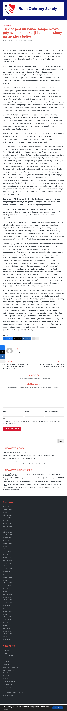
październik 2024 (8, 566)
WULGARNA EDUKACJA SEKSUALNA (14, 692)
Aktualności (7, 25)
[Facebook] (2, 347)
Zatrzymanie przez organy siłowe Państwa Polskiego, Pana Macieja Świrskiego (27, 464)
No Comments (28, 40)
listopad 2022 (7, 631)
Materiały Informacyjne (10, 673)
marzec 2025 (7, 552)
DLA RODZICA (7, 659)
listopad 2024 (7, 563)
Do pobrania (6, 661)
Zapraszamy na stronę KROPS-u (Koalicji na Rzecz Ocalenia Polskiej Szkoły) (32, 484)
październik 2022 (8, 634)
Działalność (6, 664)
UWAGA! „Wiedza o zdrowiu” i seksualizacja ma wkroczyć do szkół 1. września (37, 482)
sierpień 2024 (7, 571)
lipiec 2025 (6, 540)
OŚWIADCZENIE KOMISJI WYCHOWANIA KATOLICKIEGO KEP (21, 461)
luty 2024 (5, 588)
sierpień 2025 (7, 538)
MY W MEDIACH (7, 678)
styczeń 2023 (7, 625)
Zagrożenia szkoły (8, 695)
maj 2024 (5, 580)
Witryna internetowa (51, 411)
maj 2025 (5, 546)
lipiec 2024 (6, 574)
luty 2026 (5, 521)
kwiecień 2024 (7, 583)
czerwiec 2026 (7, 509)
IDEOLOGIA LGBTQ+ (9, 670)
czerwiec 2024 (7, 577)
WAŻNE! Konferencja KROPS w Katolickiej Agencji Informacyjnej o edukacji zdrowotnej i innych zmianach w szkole (32, 475)
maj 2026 (5, 512)
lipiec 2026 (6, 506)
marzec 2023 (7, 620)
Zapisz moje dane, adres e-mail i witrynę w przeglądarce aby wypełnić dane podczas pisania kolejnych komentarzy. (31, 422)
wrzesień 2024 (7, 569)
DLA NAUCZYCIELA (9, 656)
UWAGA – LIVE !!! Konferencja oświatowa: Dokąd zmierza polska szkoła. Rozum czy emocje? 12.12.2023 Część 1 (31, 488)
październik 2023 (8, 600)
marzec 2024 (7, 586)
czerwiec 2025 (7, 543)
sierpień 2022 (7, 639)
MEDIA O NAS (7, 676)
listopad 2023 (7, 597)
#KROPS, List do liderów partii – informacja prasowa (19, 458)
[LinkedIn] (2, 356)
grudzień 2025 (7, 526)
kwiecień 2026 (7, 515)
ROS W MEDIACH (8, 684)
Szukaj (5, 438)
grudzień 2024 (7, 560)
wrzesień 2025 (7, 535)
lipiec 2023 (6, 608)
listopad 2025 (7, 529)
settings (5, 709)
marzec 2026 (7, 518)
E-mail (27, 411)
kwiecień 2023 (7, 617)
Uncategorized (7, 687)
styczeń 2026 (7, 523)
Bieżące (5, 653)
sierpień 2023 (7, 605)
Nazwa (5, 411)
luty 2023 (5, 622)
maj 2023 (5, 614)
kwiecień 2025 (7, 549)
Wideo (5, 690)
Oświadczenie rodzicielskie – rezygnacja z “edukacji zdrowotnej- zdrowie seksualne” (29, 455)
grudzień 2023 (7, 594)
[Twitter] (2, 352)
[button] (19, 353)
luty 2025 (5, 554)
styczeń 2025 (7, 557)
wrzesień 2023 (7, 603)
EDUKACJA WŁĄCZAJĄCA (11, 667)
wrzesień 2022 (7, 637)
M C (16, 349)
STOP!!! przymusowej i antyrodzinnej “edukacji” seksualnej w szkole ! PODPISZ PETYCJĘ (33, 478)
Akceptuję (58, 708)
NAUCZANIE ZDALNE (9, 681)
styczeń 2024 (7, 591)
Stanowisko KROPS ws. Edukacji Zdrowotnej (16, 452)
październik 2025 (8, 532)
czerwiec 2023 (7, 611)
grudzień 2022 (7, 628)
